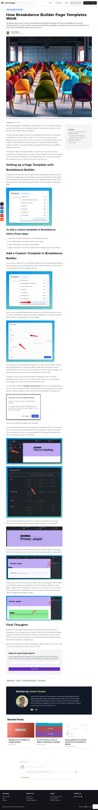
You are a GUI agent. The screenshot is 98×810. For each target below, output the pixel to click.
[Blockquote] (40, 772)
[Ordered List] (36, 772)
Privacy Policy (54, 798)
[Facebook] (1, 207)
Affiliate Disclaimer (55, 800)
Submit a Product (90, 3)
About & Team (6, 796)
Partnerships (29, 798)
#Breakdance (10, 680)
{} (46, 771)
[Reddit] (1, 219)
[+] (48, 771)
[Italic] (29, 772)
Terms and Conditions (56, 796)
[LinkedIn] (1, 211)
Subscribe (34, 669)
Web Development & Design (15, 9)
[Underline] (32, 772)
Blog (66, 3)
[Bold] (27, 772)
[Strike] (34, 772)
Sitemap (4, 800)
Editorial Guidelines (31, 800)
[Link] (44, 772)
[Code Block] (42, 772)
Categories (58, 3)
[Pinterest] (1, 215)
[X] (1, 204)
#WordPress (41, 680)
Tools (50, 3)
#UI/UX (19, 680)
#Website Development (29, 680)
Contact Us (29, 796)
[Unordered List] (38, 772)
